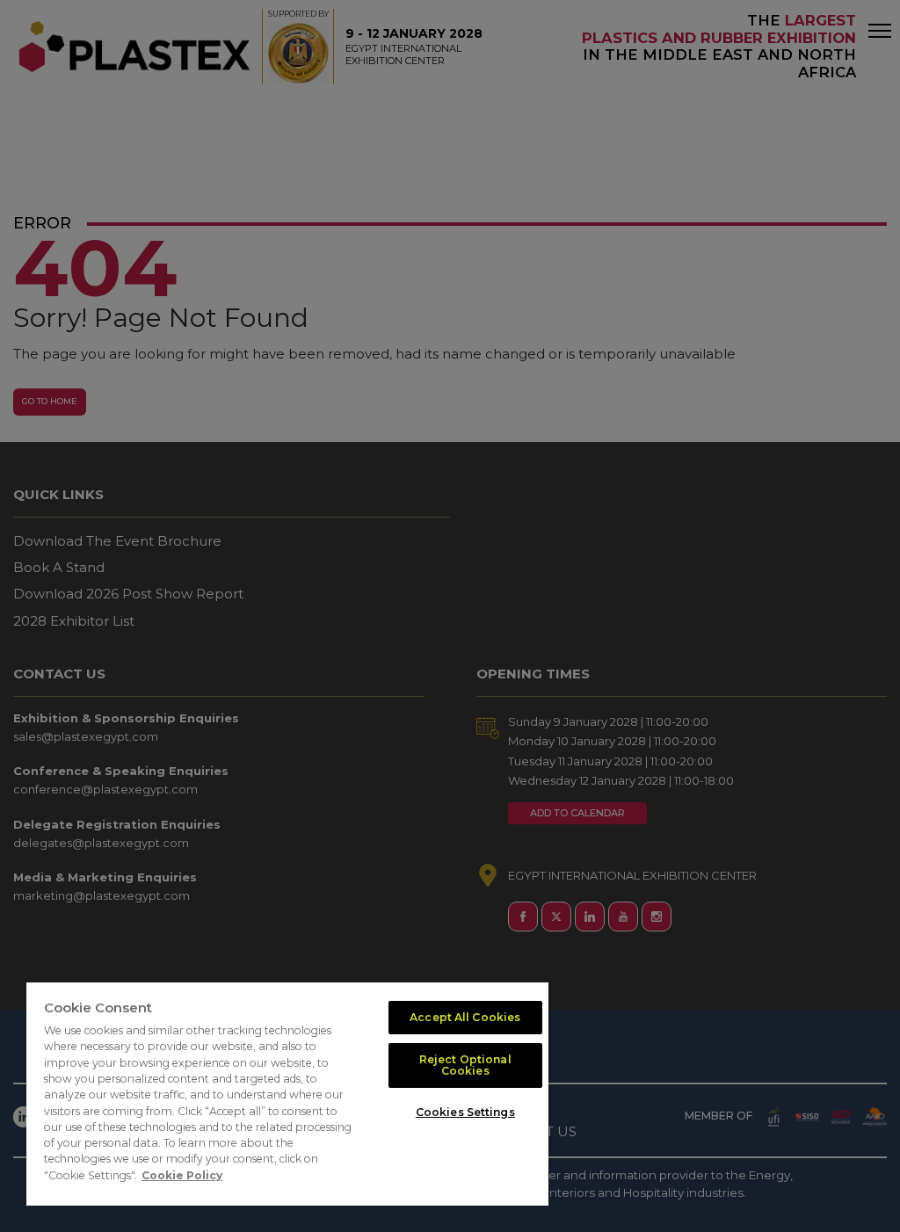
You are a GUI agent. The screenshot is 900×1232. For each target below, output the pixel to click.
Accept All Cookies (465, 1017)
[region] (287, 1094)
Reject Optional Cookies (465, 1064)
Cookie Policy (182, 1175)
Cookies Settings (465, 1112)
